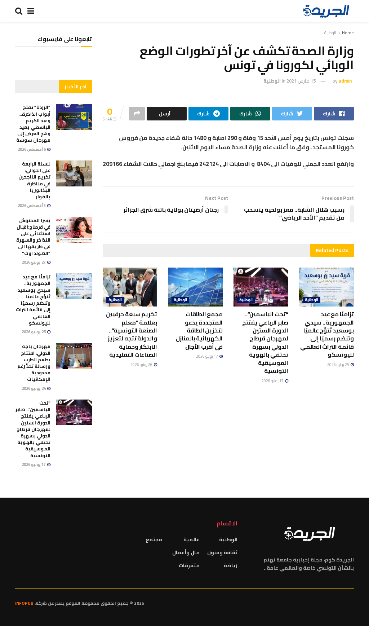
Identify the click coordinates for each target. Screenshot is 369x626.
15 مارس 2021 (301, 80)
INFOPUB (24, 603)
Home (348, 32)
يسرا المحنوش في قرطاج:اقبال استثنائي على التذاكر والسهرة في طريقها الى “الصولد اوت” (33, 236)
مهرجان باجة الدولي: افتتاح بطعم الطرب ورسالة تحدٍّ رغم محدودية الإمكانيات (33, 362)
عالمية (191, 539)
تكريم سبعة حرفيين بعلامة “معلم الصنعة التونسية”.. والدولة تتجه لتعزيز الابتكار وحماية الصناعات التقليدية (131, 334)
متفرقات (189, 565)
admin (345, 80)
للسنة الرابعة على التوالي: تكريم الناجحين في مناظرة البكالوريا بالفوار (34, 180)
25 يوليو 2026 (338, 364)
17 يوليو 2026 (273, 380)
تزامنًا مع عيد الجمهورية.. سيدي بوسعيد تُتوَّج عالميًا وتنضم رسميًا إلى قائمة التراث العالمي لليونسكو (327, 334)
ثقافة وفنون (222, 552)
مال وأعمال (186, 552)
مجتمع (154, 539)
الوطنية (330, 32)
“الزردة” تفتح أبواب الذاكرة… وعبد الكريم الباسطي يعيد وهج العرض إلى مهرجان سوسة (33, 123)
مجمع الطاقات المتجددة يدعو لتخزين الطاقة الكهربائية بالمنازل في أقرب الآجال (199, 330)
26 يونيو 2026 (141, 364)
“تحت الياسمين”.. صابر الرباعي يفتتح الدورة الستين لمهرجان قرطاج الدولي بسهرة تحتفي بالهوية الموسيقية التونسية (265, 342)
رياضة (230, 565)
